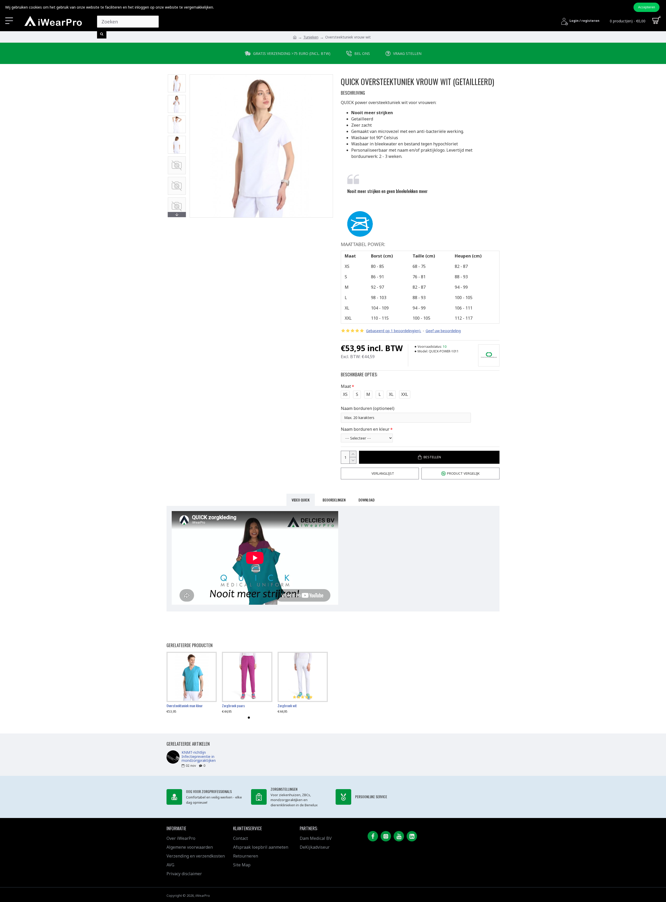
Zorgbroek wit (287, 705)
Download (366, 499)
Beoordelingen (334, 499)
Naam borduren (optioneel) (367, 408)
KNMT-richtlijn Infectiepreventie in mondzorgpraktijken (199, 756)
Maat (346, 386)
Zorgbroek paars (233, 705)
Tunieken (310, 37)
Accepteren (646, 7)
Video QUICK (301, 499)
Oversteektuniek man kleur (184, 705)
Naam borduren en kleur (365, 429)
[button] (177, 75)
